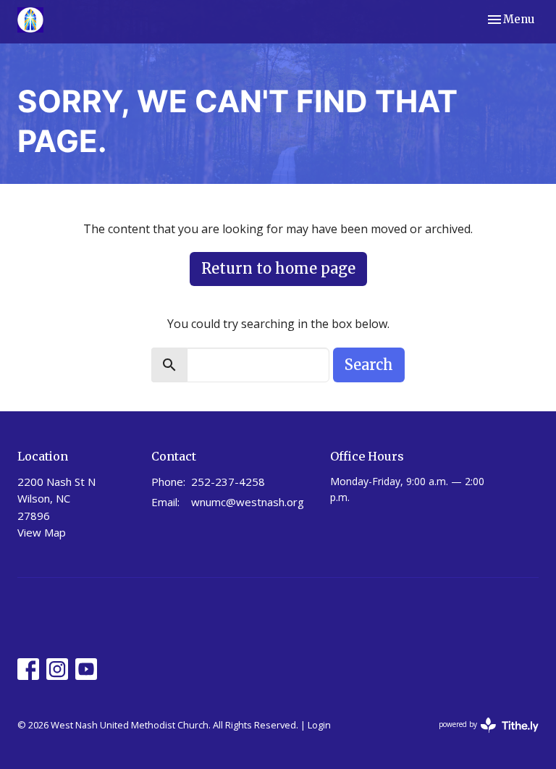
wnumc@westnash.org (247, 502)
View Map (41, 532)
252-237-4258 (228, 481)
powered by (481, 736)
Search (369, 365)
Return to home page (278, 268)
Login (319, 724)
